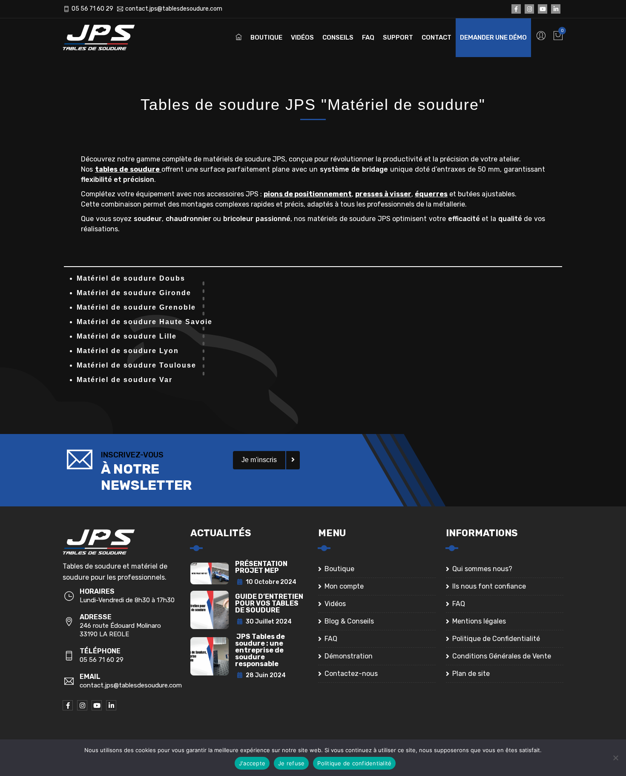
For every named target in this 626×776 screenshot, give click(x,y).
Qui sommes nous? (482, 569)
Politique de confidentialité (354, 763)
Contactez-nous (351, 674)
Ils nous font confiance (489, 586)
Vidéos (302, 37)
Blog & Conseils (349, 621)
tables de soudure (128, 169)
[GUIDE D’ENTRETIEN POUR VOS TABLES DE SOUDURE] (209, 609)
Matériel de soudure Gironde (134, 292)
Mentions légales (479, 621)
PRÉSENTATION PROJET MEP (261, 567)
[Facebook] (516, 9)
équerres (431, 194)
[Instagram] (529, 9)
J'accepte (252, 763)
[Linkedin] (555, 9)
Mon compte (344, 586)
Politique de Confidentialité (496, 639)
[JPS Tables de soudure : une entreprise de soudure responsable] (209, 656)
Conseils (337, 37)
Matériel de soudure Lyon (128, 350)
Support (398, 37)
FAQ (368, 37)
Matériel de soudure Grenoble (136, 307)
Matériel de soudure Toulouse (136, 365)
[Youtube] (542, 9)
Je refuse (291, 763)
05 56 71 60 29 (92, 8)
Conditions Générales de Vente (501, 656)
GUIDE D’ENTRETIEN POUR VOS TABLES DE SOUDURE (269, 603)
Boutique (266, 37)
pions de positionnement (308, 194)
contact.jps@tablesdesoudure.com (173, 8)
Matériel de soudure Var (124, 379)
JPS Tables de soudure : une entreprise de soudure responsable (260, 650)
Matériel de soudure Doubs (131, 278)
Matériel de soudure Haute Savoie (144, 321)
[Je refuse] (615, 757)
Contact (436, 37)
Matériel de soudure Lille (127, 336)
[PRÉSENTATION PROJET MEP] (209, 573)
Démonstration (348, 656)
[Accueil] (105, 37)
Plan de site (471, 674)
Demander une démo (493, 37)
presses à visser (383, 194)
